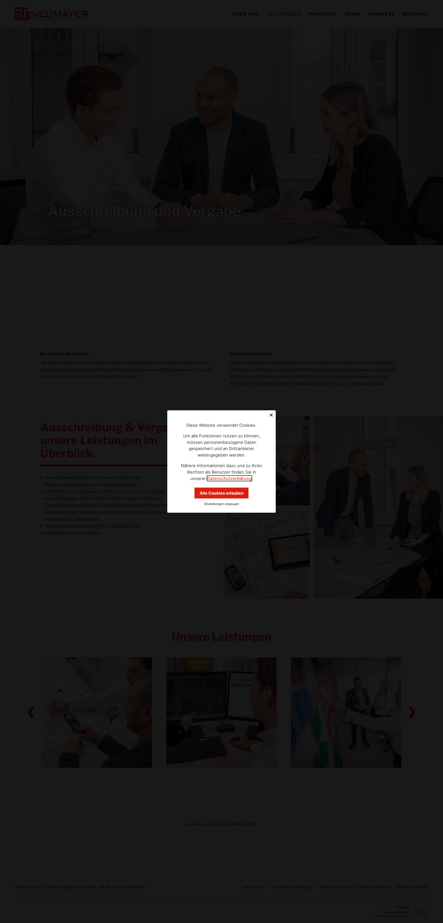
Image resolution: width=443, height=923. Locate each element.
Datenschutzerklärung (229, 478)
